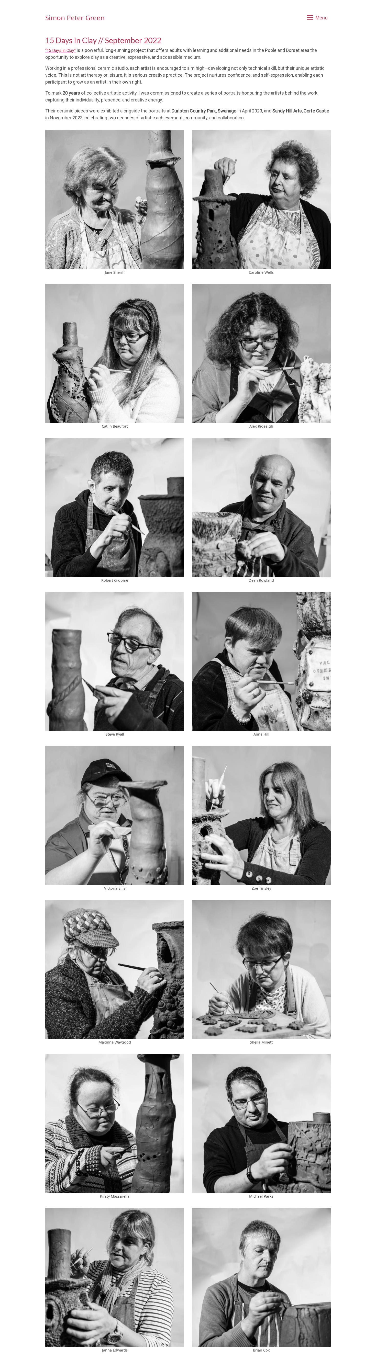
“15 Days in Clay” (60, 50)
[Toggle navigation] (318, 18)
